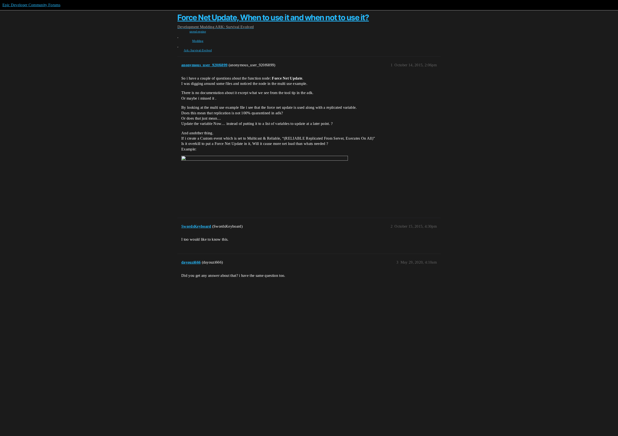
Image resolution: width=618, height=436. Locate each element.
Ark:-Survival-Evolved (198, 50)
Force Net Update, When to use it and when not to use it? (273, 17)
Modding (197, 41)
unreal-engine (198, 31)
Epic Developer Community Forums (31, 5)
